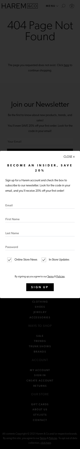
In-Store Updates (58, 259)
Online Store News (25, 259)
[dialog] (40, 224)
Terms (50, 276)
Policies (60, 276)
